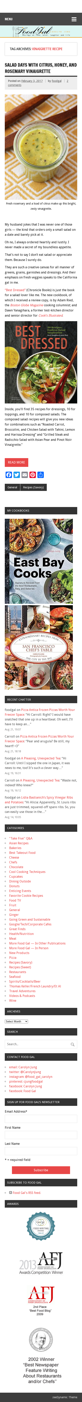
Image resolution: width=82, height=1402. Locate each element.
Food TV (15, 900)
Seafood (15, 977)
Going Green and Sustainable (29, 919)
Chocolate (16, 867)
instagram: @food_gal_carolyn (30, 1077)
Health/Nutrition (21, 934)
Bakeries (15, 848)
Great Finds (17, 929)
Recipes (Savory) (33, 487)
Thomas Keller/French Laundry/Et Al (35, 986)
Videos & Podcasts (22, 996)
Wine (12, 1001)
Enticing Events (20, 891)
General (12, 487)
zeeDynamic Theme (64, 1397)
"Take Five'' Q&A (20, 838)
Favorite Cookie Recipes (26, 896)
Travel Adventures (22, 991)
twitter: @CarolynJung (25, 1072)
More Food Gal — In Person (28, 948)
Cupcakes (16, 876)
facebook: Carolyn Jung (25, 1086)
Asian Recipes (18, 843)
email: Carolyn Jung (23, 1067)
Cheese (14, 857)
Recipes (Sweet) (20, 967)
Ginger (14, 915)
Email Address (16, 1111)
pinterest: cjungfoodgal (26, 1081)
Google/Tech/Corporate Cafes (30, 924)
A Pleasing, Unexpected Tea (40, 758)
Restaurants (17, 972)
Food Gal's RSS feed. (26, 1193)
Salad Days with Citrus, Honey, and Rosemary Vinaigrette (41, 68)
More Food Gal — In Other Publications (37, 943)
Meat (12, 938)
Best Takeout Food (22, 853)
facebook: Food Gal (22, 1091)
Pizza (12, 958)
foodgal (57, 80)
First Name (12, 1127)
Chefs (13, 862)
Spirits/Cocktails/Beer (25, 981)
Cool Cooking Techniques (27, 872)
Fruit (12, 905)
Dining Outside (20, 881)
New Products (19, 953)
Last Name (12, 1143)
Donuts (14, 886)
